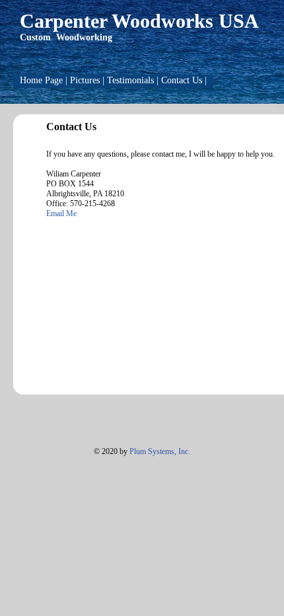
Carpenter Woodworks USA (139, 21)
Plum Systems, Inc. (159, 451)
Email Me (61, 213)
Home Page (41, 80)
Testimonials (130, 80)
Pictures (85, 80)
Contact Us (181, 80)
